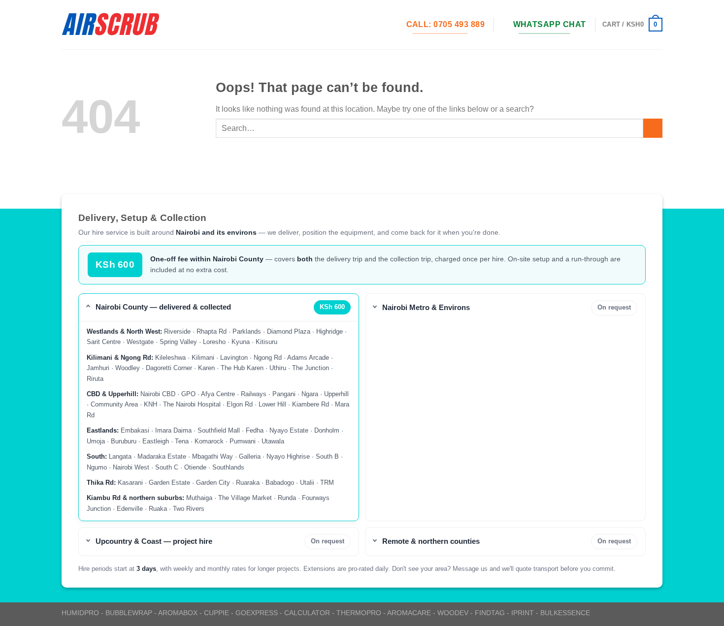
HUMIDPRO (80, 613)
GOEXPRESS (256, 613)
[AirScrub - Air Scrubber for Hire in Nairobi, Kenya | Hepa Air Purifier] (111, 24)
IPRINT (522, 613)
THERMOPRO (358, 613)
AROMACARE (409, 613)
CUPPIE (216, 613)
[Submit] (652, 128)
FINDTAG (490, 613)
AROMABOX (177, 613)
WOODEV (452, 613)
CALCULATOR (307, 613)
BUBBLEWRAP (128, 613)
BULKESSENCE (565, 613)
